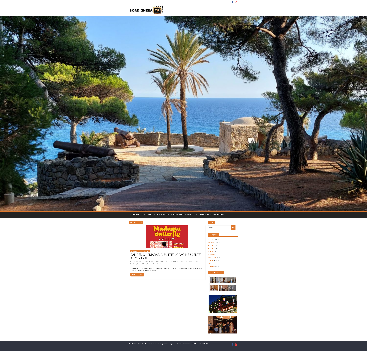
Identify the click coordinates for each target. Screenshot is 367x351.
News (140, 251)
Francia (210, 251)
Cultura (210, 248)
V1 (209, 263)
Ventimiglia (211, 266)
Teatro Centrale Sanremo (160, 264)
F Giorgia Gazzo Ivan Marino (177, 261)
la (194, 261)
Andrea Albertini (155, 261)
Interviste (211, 254)
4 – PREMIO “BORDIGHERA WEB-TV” (182, 215)
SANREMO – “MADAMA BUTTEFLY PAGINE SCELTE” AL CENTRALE (165, 256)
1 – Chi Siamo (134, 215)
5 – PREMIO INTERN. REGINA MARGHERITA (210, 215)
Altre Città (134, 251)
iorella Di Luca (189, 261)
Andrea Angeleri (164, 261)
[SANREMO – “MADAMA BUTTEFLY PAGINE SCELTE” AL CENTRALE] (167, 226)
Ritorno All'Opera (142, 264)
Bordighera (211, 242)
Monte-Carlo (212, 257)
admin (146, 261)
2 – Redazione (146, 215)
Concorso (211, 245)
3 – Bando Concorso (161, 215)
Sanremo (146, 251)
